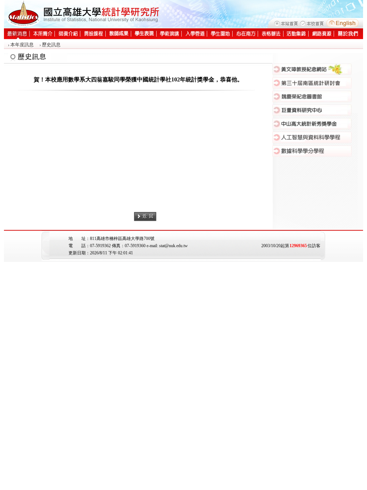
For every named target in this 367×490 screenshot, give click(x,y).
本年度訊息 (22, 44)
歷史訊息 (51, 44)
